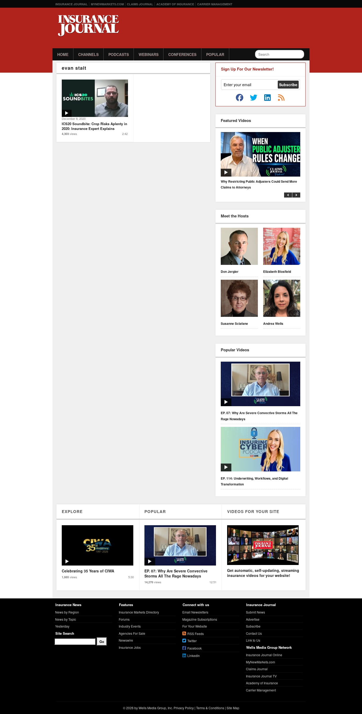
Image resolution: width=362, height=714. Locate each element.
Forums (124, 619)
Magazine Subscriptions (199, 619)
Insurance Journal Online (264, 654)
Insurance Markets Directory (139, 612)
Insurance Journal (71, 4)
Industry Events (130, 626)
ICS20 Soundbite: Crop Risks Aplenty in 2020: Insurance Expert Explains (94, 126)
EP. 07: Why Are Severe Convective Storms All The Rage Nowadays (259, 415)
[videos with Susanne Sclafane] (239, 299)
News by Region (67, 612)
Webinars (148, 54)
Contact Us (254, 633)
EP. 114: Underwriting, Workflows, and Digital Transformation (254, 481)
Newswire (126, 640)
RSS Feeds (195, 633)
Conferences (182, 54)
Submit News (255, 612)
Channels (88, 54)
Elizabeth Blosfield (277, 271)
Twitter (192, 640)
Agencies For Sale (132, 633)
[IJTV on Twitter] (253, 98)
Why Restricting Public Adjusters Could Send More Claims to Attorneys (259, 184)
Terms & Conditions (210, 708)
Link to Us (253, 640)
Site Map (233, 708)
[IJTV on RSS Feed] (281, 98)
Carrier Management (214, 4)
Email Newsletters (195, 612)
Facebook (194, 648)
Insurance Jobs (130, 647)
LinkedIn (193, 655)
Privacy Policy (184, 708)
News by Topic (65, 619)
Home (62, 54)
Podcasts (118, 54)
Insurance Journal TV (261, 676)
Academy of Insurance (175, 4)
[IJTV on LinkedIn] (267, 98)
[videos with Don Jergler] (239, 247)
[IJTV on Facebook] (239, 98)
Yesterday (62, 626)
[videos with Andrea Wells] (281, 299)
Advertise (252, 619)
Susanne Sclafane (234, 323)
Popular (215, 54)
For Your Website (194, 626)
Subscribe (253, 626)
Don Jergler (230, 271)
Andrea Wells (273, 323)
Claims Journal (140, 4)
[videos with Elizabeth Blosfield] (281, 247)
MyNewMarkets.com (107, 4)
